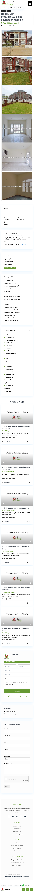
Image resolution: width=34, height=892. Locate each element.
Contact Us (17, 851)
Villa (9, 10)
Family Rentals (17, 828)
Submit (6, 786)
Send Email (17, 691)
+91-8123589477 (10, 711)
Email (6, 742)
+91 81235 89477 (17, 865)
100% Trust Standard (17, 845)
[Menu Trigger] (30, 3)
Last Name (7, 735)
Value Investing (17, 831)
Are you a (7, 756)
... (19, 435)
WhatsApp (24, 696)
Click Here (23, 244)
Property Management (17, 834)
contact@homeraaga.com (12, 714)
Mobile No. (7, 749)
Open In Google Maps (9, 267)
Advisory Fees (17, 848)
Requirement (8, 763)
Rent (4, 10)
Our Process (17, 843)
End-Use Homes (17, 826)
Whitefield (11, 26)
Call (10, 696)
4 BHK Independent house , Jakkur (16, 508)
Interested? (7, 441)
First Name (7, 729)
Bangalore (5, 26)
